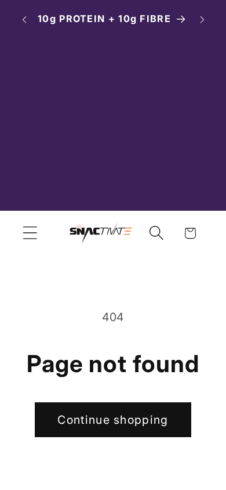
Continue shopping (112, 420)
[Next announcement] (202, 20)
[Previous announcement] (24, 20)
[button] (29, 233)
